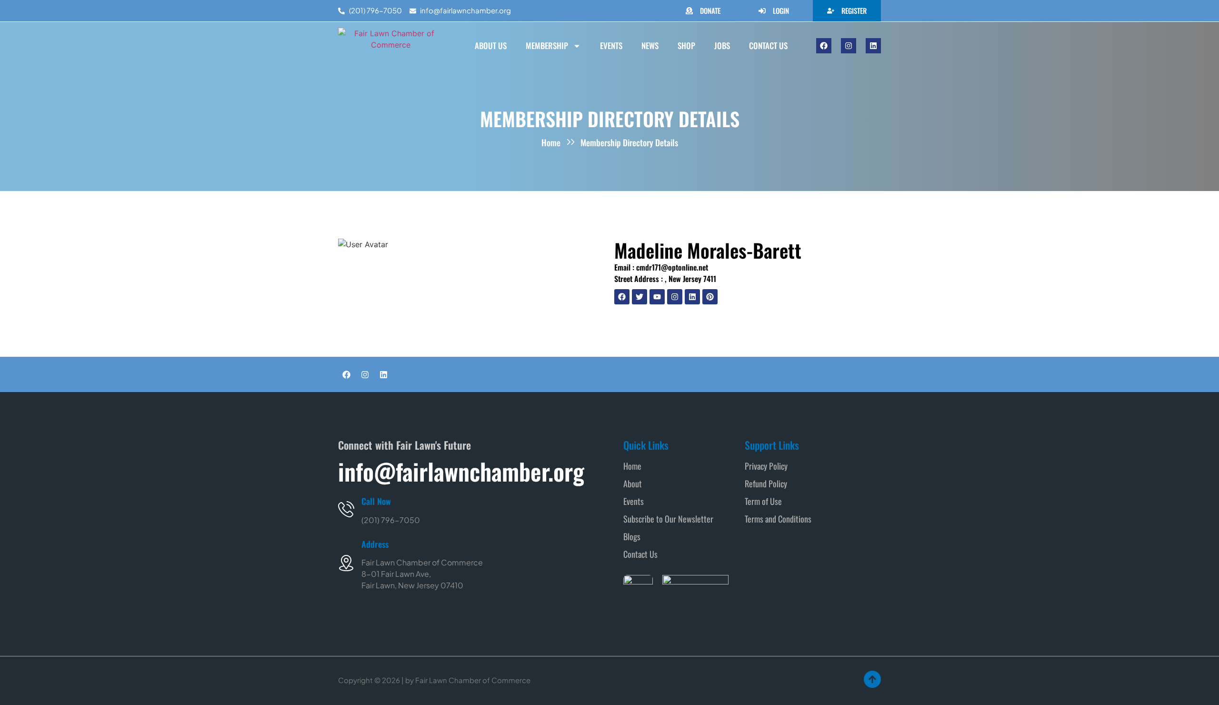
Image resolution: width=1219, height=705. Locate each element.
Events (611, 45)
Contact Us (768, 45)
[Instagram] (848, 45)
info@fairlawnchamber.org (461, 471)
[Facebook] (823, 45)
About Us (491, 45)
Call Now (376, 501)
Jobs (722, 45)
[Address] (346, 563)
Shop (686, 45)
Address (375, 544)
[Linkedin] (873, 45)
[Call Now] (346, 509)
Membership (547, 45)
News (650, 45)
